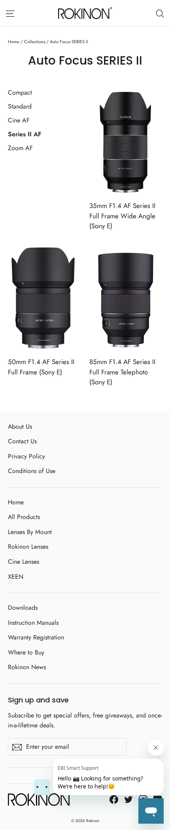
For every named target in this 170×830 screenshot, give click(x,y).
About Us (20, 426)
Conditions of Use (31, 470)
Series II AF (25, 134)
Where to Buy (26, 652)
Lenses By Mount (30, 531)
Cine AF (19, 120)
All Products (24, 516)
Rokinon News (27, 667)
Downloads (23, 607)
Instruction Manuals (33, 622)
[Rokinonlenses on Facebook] (114, 798)
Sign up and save (38, 699)
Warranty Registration (36, 637)
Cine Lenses (23, 561)
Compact (20, 92)
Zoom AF (20, 148)
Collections (34, 41)
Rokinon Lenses (28, 546)
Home (13, 41)
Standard (20, 106)
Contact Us (22, 441)
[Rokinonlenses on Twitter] (128, 798)
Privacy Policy (26, 456)
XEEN (15, 576)
